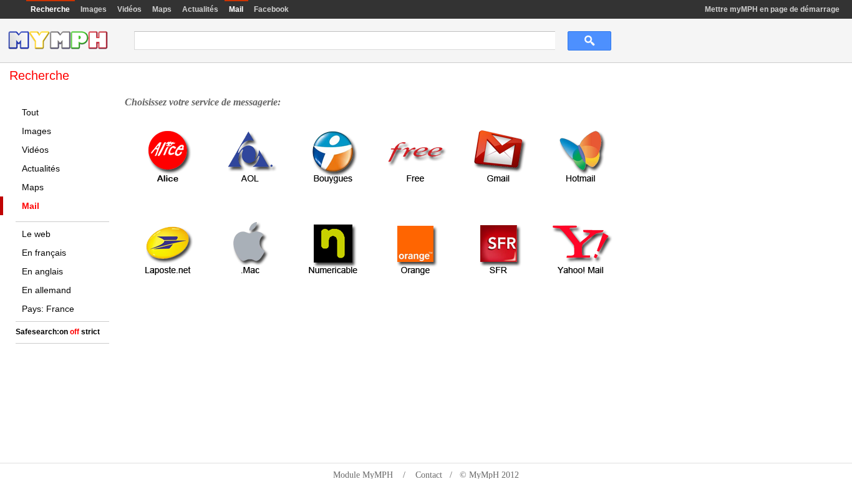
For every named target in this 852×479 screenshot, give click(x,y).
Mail (30, 206)
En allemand (46, 290)
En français (44, 253)
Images (93, 9)
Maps (162, 9)
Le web (36, 234)
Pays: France (48, 309)
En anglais (42, 271)
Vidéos (129, 9)
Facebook (271, 9)
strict (90, 331)
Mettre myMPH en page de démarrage (772, 9)
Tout (30, 112)
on (63, 331)
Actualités (200, 9)
